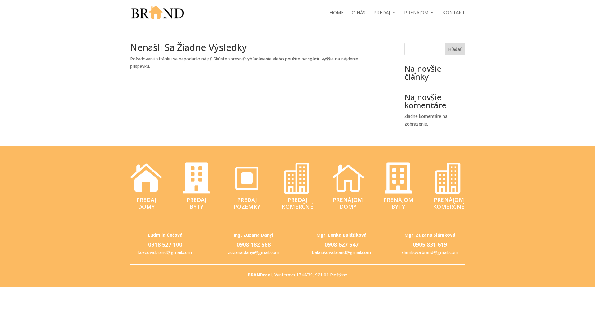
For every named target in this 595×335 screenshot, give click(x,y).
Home (336, 13)
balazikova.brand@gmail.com (341, 252)
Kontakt (454, 13)
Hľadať (454, 49)
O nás (358, 13)
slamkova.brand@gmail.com (430, 252)
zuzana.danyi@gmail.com (253, 252)
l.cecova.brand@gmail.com (165, 252)
